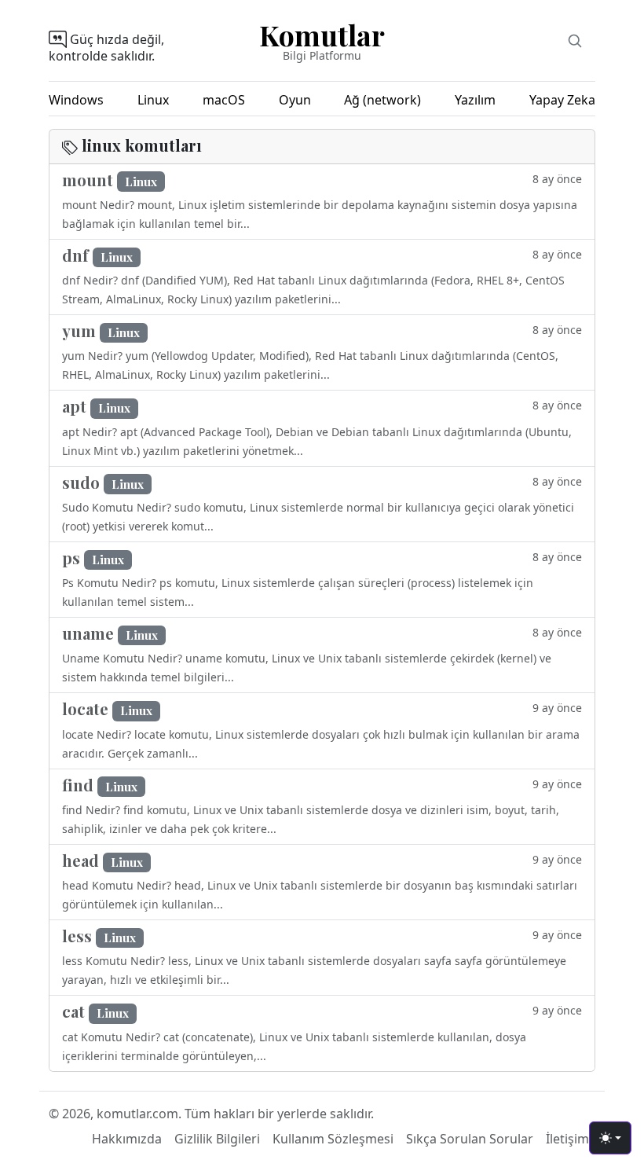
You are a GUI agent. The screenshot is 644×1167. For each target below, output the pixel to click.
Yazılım (475, 99)
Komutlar (322, 34)
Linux (153, 99)
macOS (224, 99)
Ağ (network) (382, 99)
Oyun (295, 99)
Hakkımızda (127, 1138)
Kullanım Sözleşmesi (333, 1138)
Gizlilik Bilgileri (217, 1138)
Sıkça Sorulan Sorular (469, 1138)
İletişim (567, 1138)
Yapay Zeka (562, 99)
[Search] (574, 41)
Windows (76, 99)
